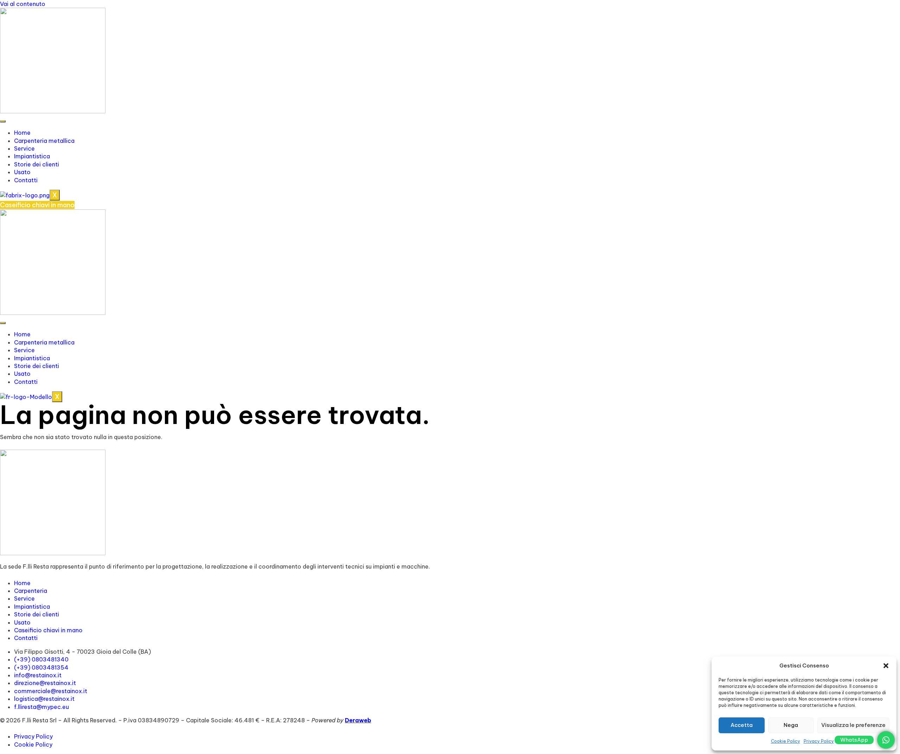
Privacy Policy (819, 741)
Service (24, 148)
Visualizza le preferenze (853, 725)
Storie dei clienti (36, 164)
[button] (885, 665)
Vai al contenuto (22, 3)
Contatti (26, 180)
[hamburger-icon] (3, 121)
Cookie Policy (785, 741)
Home (22, 132)
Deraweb (358, 720)
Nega (791, 725)
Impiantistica (32, 156)
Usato (22, 172)
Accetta (742, 725)
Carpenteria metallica (44, 140)
